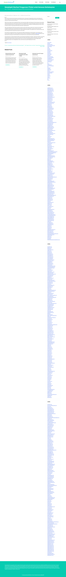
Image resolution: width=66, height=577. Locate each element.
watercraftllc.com (50, 157)
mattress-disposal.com (50, 484)
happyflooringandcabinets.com (52, 485)
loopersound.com (50, 114)
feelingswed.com (50, 179)
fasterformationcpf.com (51, 433)
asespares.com (49, 162)
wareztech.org (49, 428)
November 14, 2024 (17, 15)
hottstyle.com (49, 190)
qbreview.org (49, 268)
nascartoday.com (50, 200)
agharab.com (49, 149)
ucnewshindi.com (50, 421)
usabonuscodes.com (50, 213)
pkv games (52, 566)
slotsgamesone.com (50, 278)
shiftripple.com (49, 527)
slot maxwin (53, 565)
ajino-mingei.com (50, 120)
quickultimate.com (50, 524)
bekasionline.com (50, 253)
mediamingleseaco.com (51, 341)
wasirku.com (49, 344)
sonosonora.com (49, 129)
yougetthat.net (49, 439)
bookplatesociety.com (50, 127)
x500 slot (6, 566)
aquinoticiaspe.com (50, 449)
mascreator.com (49, 197)
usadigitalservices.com (50, 307)
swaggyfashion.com (50, 331)
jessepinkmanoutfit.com (51, 430)
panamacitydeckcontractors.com (52, 324)
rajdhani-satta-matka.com (51, 301)
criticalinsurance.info (50, 293)
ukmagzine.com (49, 427)
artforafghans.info (50, 348)
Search (48, 16)
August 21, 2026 (35, 56)
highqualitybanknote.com (51, 188)
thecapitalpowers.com (50, 535)
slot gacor (10, 42)
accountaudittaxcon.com (51, 506)
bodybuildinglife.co (50, 486)
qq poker (34, 567)
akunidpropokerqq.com (50, 138)
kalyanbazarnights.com (50, 280)
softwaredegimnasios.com (51, 215)
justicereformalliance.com (51, 116)
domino (48, 74)
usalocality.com (49, 92)
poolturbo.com (49, 346)
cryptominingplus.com (50, 447)
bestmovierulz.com (50, 112)
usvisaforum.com (50, 111)
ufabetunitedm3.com (50, 546)
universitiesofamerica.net (51, 266)
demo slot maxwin (50, 56)
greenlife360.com (50, 255)
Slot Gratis (47, 2)
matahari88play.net (50, 453)
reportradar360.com (50, 330)
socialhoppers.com (50, 308)
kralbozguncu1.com (50, 194)
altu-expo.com (49, 145)
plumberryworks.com (50, 522)
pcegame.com (49, 204)
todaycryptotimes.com (50, 212)
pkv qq (48, 63)
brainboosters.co (49, 98)
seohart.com (49, 221)
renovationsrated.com (50, 219)
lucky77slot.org (49, 479)
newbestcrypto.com (50, 441)
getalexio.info (49, 505)
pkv (47, 66)
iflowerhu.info (49, 393)
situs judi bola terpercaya (51, 45)
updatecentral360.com (50, 498)
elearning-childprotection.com (51, 303)
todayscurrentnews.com (51, 537)
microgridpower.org (50, 516)
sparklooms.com (49, 532)
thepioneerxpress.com (50, 259)
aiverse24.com (49, 227)
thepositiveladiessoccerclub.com (52, 151)
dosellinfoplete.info (50, 365)
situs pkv (48, 43)
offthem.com (49, 250)
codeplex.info (49, 136)
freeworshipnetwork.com (51, 156)
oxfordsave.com (49, 442)
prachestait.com (49, 347)
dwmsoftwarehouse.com (51, 172)
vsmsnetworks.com (50, 249)
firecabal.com (49, 180)
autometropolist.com (50, 165)
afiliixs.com (49, 159)
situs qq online (49, 46)
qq (47, 62)
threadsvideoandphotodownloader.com (53, 417)
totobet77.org (49, 539)
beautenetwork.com (50, 230)
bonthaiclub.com (49, 125)
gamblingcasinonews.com (51, 265)
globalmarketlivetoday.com (51, 182)
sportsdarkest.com (50, 457)
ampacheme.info (49, 356)
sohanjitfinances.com (50, 530)
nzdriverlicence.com (50, 202)
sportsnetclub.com (50, 440)
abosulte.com (49, 226)
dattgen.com (49, 169)
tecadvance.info (49, 352)
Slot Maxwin (53, 2)
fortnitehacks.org (50, 372)
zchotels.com (49, 207)
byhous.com (49, 388)
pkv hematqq (14, 567)
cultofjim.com (49, 105)
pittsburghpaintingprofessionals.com (53, 521)
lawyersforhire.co (50, 451)
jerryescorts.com (49, 472)
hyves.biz (48, 380)
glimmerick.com (49, 106)
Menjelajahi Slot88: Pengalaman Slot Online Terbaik (23, 55)
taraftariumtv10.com (50, 332)
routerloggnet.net (50, 276)
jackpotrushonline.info (50, 420)
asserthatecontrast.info (51, 359)
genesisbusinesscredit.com (51, 317)
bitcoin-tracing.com (50, 231)
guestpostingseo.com (50, 409)
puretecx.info (49, 351)
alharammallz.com (50, 160)
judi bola (46, 568)
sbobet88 (45, 565)
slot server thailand (40, 565)
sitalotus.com (49, 495)
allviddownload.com (50, 263)
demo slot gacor (49, 50)
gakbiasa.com (49, 392)
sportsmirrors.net (50, 468)
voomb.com (49, 474)
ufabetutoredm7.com (50, 550)
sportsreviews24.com (50, 477)
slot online (48, 51)
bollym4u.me (49, 384)
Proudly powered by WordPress (27, 575)
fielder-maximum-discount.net (52, 315)
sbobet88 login (49, 58)
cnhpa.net (48, 494)
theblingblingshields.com (51, 464)
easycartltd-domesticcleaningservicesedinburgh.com (53, 239)
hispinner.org (49, 292)
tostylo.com (49, 438)
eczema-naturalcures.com (51, 142)
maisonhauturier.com (50, 196)
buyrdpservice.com (50, 436)
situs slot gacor (28, 566)
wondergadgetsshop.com (51, 133)
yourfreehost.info (50, 121)
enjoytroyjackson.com (50, 173)
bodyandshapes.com (50, 232)
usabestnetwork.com (50, 429)
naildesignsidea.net (50, 153)
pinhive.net (49, 382)
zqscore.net (49, 500)
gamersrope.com (50, 423)
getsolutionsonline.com (50, 291)
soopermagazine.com (50, 216)
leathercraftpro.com (50, 515)
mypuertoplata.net (50, 258)
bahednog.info (49, 414)
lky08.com (48, 313)
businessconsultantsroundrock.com (52, 233)
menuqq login (7, 565)
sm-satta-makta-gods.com (51, 214)
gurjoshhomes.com (50, 123)
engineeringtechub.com (51, 471)
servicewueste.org (50, 270)
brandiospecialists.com (50, 285)
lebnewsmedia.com (50, 128)
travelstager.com (49, 327)
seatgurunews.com (50, 134)
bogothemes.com (50, 119)
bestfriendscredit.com (50, 140)
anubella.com (49, 228)
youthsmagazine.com (50, 455)
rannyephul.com (49, 329)
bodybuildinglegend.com (51, 334)
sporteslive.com (49, 463)
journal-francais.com (50, 338)
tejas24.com (49, 345)
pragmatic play (15, 566)
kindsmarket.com (50, 319)
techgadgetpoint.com (50, 475)
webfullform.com (50, 262)
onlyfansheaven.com (50, 312)
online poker (57, 567)
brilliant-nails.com (50, 335)
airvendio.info (49, 349)
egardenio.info (49, 503)
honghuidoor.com (50, 282)
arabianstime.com (50, 163)
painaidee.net (49, 456)
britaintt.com (49, 236)
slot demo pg (49, 53)
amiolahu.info (49, 354)
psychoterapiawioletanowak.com (52, 523)
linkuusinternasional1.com (51, 130)
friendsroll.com (49, 131)
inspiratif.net (49, 248)
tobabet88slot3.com (50, 536)
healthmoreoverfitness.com (51, 274)
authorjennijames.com (50, 146)
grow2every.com (49, 184)
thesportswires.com (50, 459)
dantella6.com (49, 277)
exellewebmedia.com (50, 424)
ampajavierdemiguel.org (51, 97)
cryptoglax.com (49, 117)
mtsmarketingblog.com (50, 342)
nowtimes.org (49, 376)
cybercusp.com (49, 235)
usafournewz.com (50, 93)
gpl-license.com (49, 183)
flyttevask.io (49, 387)
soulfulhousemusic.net (50, 531)
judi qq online (49, 42)
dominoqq (48, 67)
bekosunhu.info (49, 362)
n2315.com (49, 310)
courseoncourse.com (50, 412)
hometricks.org (49, 514)
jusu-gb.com (49, 406)
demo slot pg (49, 54)
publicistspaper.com (50, 224)
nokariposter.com (50, 294)
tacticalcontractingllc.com (51, 534)
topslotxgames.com (50, 275)
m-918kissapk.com (50, 390)
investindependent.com (51, 193)
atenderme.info (49, 360)
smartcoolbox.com (50, 529)
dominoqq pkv (49, 64)
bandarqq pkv (10, 569)
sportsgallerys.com (50, 467)
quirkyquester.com (50, 525)
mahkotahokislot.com (50, 481)
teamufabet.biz (49, 261)
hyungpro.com (49, 460)
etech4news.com (50, 175)
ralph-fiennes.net (50, 314)
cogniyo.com (49, 511)
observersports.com (50, 446)
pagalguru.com (49, 203)
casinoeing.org (49, 377)
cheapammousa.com (50, 150)
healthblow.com (49, 299)
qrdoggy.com (49, 487)
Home (36, 2)
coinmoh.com (49, 167)
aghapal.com (49, 144)
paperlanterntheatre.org (51, 155)
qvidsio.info (49, 368)
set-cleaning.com (50, 222)
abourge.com (49, 158)
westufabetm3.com (50, 553)
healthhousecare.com (50, 185)
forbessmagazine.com (50, 181)
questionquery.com (50, 333)
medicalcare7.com (50, 286)
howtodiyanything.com (50, 191)
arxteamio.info (49, 504)
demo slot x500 (10, 566)
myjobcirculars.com (50, 273)
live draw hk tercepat (50, 59)
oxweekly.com (49, 323)
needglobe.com (49, 518)
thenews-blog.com (50, 211)
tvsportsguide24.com (50, 476)
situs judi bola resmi (42, 568)
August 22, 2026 (8, 56)
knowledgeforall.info (50, 305)
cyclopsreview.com (50, 168)
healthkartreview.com (50, 186)
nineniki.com (49, 284)
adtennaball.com (49, 287)
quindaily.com (49, 225)
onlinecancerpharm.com (51, 482)
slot (7, 42)
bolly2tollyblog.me (50, 385)
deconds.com (49, 237)
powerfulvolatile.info (50, 367)
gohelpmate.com (49, 300)
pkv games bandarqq (50, 57)
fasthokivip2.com (50, 445)
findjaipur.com (49, 104)
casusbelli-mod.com (50, 126)
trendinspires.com (50, 328)
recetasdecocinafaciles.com (51, 152)
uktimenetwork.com (50, 88)
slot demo (48, 55)
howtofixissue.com (50, 260)
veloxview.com (49, 552)
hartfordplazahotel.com (51, 389)
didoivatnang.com (50, 170)
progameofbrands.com (50, 267)
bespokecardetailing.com (51, 139)
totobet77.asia (49, 538)
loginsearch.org (49, 373)
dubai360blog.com (50, 478)
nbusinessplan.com (50, 254)
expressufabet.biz (50, 257)
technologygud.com (50, 488)
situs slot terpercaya (40, 566)
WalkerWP (42, 575)
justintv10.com (49, 339)
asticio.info (49, 502)
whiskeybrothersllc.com (51, 554)
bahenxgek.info (49, 415)
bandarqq (48, 68)
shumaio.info (49, 369)
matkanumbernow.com (50, 272)
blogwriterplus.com (50, 408)
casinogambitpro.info (50, 410)
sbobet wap (37, 568)
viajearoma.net (49, 147)
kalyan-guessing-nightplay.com (52, 295)
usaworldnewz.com (50, 89)
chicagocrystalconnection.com (52, 394)
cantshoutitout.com (50, 256)
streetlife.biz (49, 379)
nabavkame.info (49, 391)
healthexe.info (49, 350)
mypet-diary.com (49, 322)
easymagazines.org (50, 512)
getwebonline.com (50, 311)
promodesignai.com (50, 223)
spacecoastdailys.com (50, 217)
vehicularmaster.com (50, 95)
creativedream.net (50, 309)
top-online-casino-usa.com (51, 281)
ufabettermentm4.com (50, 542)
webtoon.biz (49, 458)
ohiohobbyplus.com (50, 118)
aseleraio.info (49, 501)
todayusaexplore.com (50, 91)
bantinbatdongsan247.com (51, 413)
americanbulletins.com (50, 161)
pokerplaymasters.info (50, 411)
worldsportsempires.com (51, 497)
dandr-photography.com (51, 336)
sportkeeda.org (49, 508)
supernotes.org (49, 496)
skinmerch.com (49, 110)
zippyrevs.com (49, 271)
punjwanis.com (49, 404)
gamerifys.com (49, 247)
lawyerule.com (49, 340)
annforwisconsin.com (50, 103)
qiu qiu (48, 76)
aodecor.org (49, 374)
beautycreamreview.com (51, 166)
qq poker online (14, 565)
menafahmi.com (49, 198)
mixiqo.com (49, 517)
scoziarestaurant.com (50, 220)
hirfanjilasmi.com (49, 513)
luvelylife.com (49, 320)
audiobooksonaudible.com (51, 229)
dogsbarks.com (49, 171)
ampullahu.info (49, 357)
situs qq (48, 70)
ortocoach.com (49, 519)
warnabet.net (49, 383)
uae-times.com (49, 246)
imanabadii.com (49, 395)
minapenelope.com (50, 115)
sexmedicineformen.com (51, 526)
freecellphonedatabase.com (51, 422)
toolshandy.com (49, 326)
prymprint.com (49, 507)
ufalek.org (48, 483)
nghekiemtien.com (50, 343)
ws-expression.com (50, 206)
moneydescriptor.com (50, 454)
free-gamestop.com (50, 425)
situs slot (35, 565)
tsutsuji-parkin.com (50, 148)
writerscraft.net (49, 302)
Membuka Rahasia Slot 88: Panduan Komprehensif (10, 54)
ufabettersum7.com (50, 543)
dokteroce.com (49, 337)
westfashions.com (50, 325)
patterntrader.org (50, 493)
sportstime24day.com (50, 462)
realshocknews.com (50, 489)
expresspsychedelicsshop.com (52, 177)
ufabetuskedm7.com (50, 548)
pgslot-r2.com (49, 205)
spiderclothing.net (50, 132)
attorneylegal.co (49, 473)
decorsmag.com (49, 264)
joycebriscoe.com (50, 100)
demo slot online (49, 44)
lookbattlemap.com (50, 435)
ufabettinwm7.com (50, 544)
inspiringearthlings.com (50, 192)
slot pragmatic (23, 566)
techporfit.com (49, 252)
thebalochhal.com (50, 94)
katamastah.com (49, 499)
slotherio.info (49, 370)
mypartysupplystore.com (51, 102)
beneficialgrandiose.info (51, 363)
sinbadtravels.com (50, 426)
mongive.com (49, 289)
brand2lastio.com (50, 306)
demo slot (48, 49)
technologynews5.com (50, 209)
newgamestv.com (50, 466)
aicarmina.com (49, 101)
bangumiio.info (49, 361)
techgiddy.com (49, 418)
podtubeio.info (49, 366)
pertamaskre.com (50, 416)
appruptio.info (49, 397)
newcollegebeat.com (50, 108)
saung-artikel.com (50, 444)
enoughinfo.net (49, 381)
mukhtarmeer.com (50, 199)
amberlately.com (49, 99)
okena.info (49, 137)
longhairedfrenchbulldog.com (51, 450)
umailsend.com (49, 431)
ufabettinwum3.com (50, 545)
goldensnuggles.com (50, 434)
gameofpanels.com (50, 296)
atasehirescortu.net (50, 470)
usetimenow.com (50, 298)
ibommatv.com (49, 251)
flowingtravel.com (50, 283)
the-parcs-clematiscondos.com (52, 405)
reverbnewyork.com (50, 109)
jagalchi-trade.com (50, 113)
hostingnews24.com (50, 189)
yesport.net (49, 437)
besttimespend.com (50, 509)
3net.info (48, 135)
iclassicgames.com (50, 443)
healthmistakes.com (50, 491)
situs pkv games (49, 72)
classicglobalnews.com (50, 234)
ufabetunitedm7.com (50, 547)
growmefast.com (50, 480)
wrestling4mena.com (50, 304)
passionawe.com (49, 520)
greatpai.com (49, 154)
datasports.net (49, 469)
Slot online (41, 2)
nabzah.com (49, 288)
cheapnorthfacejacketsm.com (51, 122)
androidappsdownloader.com (51, 297)
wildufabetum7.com (50, 555)
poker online (38, 33)
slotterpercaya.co (50, 528)
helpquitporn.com (50, 187)
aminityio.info (49, 353)
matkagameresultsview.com (51, 290)
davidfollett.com (49, 107)
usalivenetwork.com (50, 419)
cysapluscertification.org (51, 371)
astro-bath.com (49, 143)
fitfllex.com (49, 316)
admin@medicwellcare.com (9, 15)
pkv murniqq (9, 567)
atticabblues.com (50, 164)
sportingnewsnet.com (50, 461)
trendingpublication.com (51, 540)
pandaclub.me (49, 386)
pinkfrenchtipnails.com (50, 465)
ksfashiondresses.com (50, 492)
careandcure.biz (49, 510)
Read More (7, 64)
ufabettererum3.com (50, 541)
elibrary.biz (49, 141)
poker (48, 47)
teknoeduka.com (49, 210)
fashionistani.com (50, 178)
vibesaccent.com (49, 96)
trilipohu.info (49, 396)
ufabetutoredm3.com (50, 549)
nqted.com (49, 201)
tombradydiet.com (50, 124)
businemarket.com (50, 452)
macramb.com (49, 321)
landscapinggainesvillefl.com (51, 195)
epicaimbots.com (50, 174)
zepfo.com (49, 208)
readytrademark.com (50, 218)
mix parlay (49, 568)
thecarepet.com (49, 407)
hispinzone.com (49, 279)
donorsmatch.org (50, 375)
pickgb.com (49, 490)
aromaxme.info (49, 358)
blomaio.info (49, 364)
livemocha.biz (49, 378)
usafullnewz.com (50, 87)
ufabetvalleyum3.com (50, 551)
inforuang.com (49, 318)
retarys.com (49, 432)
